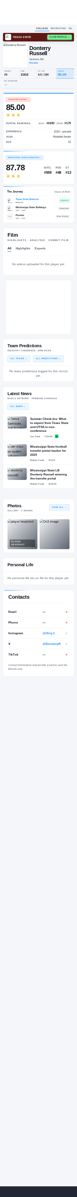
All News (18, 406)
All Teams (18, 358)
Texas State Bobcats (27, 199)
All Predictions (48, 358)
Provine (33, 63)
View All (59, 507)
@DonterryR (52, 644)
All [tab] (9, 248)
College (42, 28)
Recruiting (58, 28)
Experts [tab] (40, 248)
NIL (71, 28)
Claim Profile (59, 37)
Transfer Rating (18, 99)
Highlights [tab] (23, 248)
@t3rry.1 (49, 633)
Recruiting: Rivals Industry (24, 158)
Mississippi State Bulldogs (31, 207)
